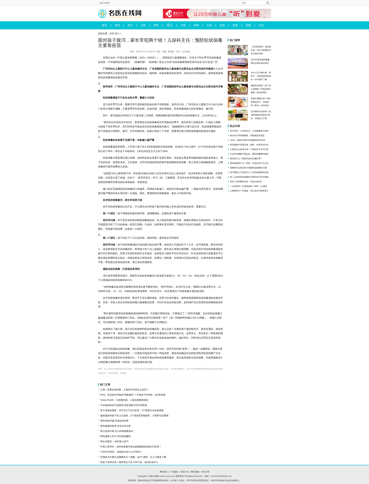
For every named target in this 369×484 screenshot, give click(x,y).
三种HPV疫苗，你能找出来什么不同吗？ (121, 452)
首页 (104, 25)
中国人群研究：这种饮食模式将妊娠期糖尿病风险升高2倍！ (131, 446)
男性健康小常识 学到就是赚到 (115, 436)
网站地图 (195, 472)
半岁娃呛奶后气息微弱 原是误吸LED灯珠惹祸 (123, 405)
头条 (209, 25)
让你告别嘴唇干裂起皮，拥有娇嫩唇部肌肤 (249, 154)
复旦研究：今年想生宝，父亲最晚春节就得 (249, 131)
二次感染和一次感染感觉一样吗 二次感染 (248, 186)
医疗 (130, 25)
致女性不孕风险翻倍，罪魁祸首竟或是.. (248, 135)
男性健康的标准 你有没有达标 (115, 426)
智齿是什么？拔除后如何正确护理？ (246, 158)
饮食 (235, 25)
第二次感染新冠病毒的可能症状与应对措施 (249, 177)
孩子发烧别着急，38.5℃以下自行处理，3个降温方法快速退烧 (132, 410)
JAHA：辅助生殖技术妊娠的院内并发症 (247, 140)
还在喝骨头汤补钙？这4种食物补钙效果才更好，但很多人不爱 (261, 114)
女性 (143, 25)
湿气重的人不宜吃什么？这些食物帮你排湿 (249, 172)
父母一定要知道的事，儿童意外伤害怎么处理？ (124, 389)
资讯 (117, 25)
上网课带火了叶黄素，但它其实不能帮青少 (249, 191)
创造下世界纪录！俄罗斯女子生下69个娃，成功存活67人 (129, 462)
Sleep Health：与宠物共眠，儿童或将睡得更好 (124, 400)
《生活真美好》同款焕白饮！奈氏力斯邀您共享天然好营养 (261, 50)
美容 (222, 25)
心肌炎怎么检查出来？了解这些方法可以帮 (249, 149)
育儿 (170, 25)
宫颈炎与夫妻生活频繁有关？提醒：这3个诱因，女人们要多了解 (133, 457)
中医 (183, 25)
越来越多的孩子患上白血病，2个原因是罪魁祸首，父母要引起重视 (134, 415)
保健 (248, 25)
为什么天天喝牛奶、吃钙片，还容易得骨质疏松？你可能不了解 (261, 76)
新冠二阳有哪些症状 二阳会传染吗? (246, 181)
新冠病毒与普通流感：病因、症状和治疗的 (249, 145)
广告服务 (174, 472)
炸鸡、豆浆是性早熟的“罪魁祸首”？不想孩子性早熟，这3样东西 (132, 395)
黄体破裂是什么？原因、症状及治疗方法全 (249, 163)
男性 (156, 25)
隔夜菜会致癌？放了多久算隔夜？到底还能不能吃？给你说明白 (261, 89)
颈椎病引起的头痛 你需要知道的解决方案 (248, 168)
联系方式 (184, 472)
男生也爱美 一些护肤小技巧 (114, 441)
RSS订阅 (205, 472)
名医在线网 (104, 3)
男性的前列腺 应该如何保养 (114, 421)
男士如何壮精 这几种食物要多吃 (116, 431)
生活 (261, 25)
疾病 (196, 25)
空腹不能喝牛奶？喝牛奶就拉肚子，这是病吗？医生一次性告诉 (261, 102)
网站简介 (164, 472)
